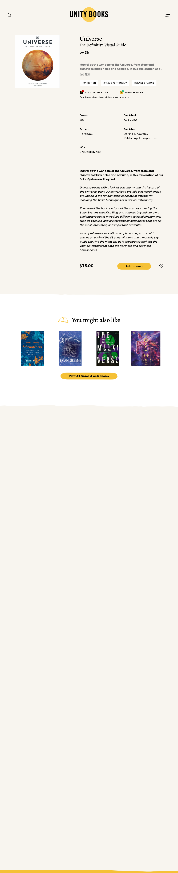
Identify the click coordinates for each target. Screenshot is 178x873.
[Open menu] (166, 15)
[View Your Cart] (9, 14)
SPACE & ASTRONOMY (115, 83)
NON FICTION (89, 83)
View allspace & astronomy (89, 376)
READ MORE (85, 74)
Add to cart (134, 266)
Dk (87, 52)
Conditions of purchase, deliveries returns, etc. (104, 97)
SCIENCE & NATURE (144, 83)
